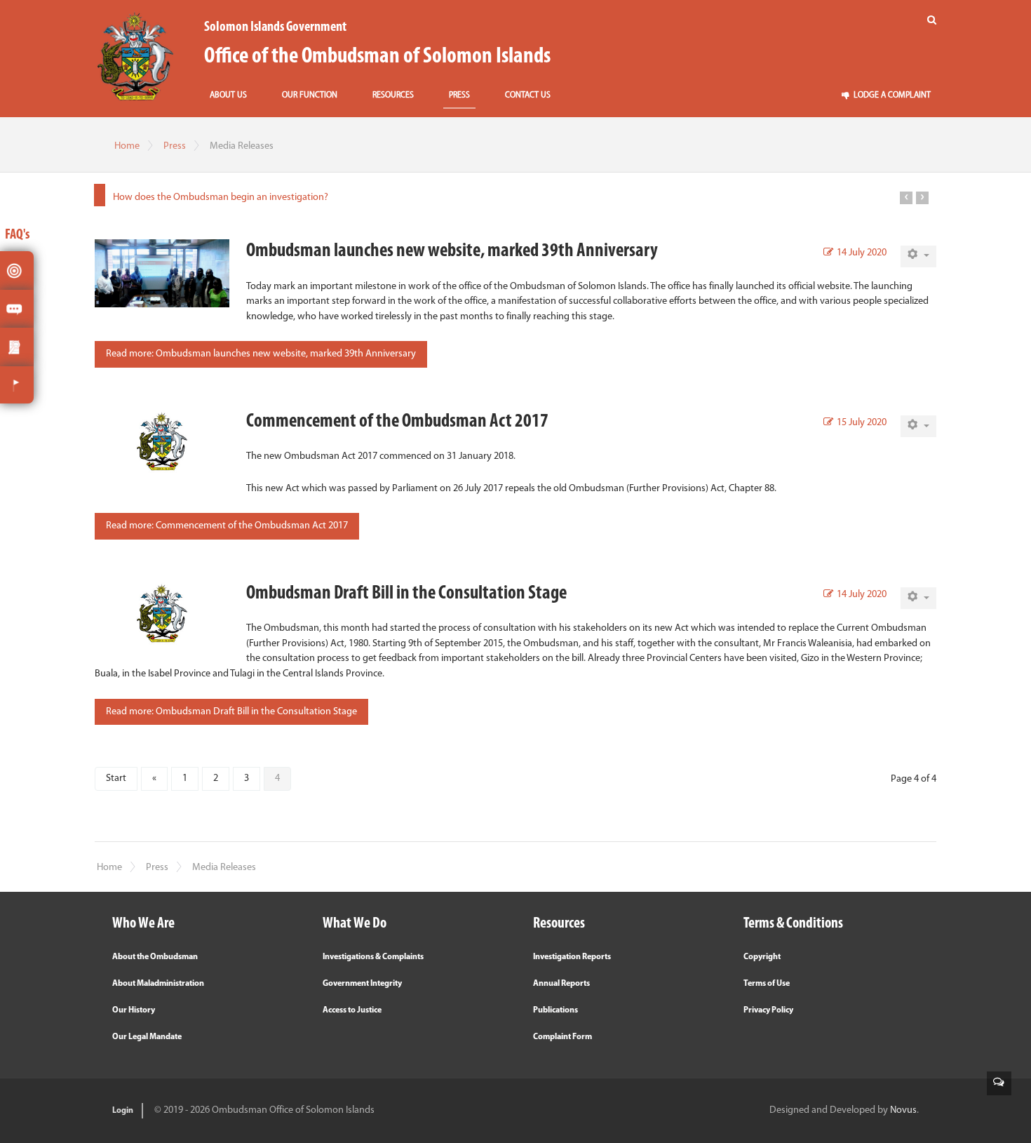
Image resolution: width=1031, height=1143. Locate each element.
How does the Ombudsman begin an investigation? (220, 197)
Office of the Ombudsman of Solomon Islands (377, 57)
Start (116, 778)
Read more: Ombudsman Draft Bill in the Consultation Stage (231, 712)
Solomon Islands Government (275, 27)
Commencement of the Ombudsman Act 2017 (397, 422)
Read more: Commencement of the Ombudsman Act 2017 (227, 526)
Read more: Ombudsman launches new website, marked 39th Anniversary (261, 354)
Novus (903, 1110)
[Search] (931, 20)
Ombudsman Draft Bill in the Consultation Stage (406, 593)
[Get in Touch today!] (999, 1083)
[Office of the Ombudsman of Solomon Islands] (135, 56)
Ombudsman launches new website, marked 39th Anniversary (452, 251)
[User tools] (918, 256)
